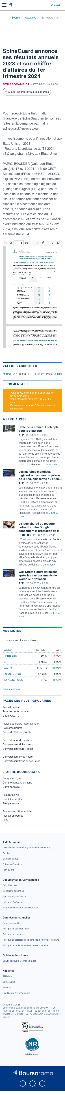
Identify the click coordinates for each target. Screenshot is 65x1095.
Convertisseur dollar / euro (18, 744)
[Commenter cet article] (11, 104)
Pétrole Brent (10, 655)
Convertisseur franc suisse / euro (21, 761)
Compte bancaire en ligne (17, 782)
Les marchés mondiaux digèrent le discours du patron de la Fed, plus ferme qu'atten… (40, 475)
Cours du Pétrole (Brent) (17, 732)
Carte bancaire (11, 787)
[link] (27, 847)
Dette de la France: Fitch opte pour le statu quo (39, 429)
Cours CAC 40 (11, 715)
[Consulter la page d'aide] (47, 5)
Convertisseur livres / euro (18, 756)
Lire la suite (51, 464)
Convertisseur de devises (17, 740)
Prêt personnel (11, 803)
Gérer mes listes (11, 689)
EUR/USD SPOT (12, 673)
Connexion (56, 5)
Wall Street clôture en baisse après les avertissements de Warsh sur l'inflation (38, 575)
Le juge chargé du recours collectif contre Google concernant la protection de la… (40, 527)
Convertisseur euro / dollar (18, 748)
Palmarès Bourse (12, 728)
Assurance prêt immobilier (17, 811)
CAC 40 (8, 667)
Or (5, 661)
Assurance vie (11, 794)
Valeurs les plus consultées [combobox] (21, 640)
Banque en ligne (12, 778)
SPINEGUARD (10, 373)
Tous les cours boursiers (17, 711)
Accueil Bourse (11, 707)
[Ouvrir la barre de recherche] (42, 5)
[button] (4, 5)
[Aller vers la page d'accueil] (10, 5)
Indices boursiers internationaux (21, 723)
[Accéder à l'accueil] (5, 17)
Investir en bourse (13, 815)
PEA (5, 820)
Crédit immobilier (12, 799)
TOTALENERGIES (13, 679)
